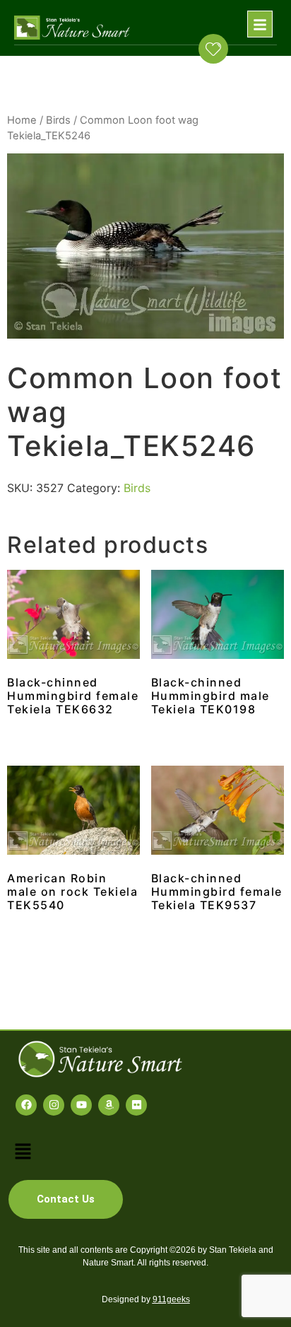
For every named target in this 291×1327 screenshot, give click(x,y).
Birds (58, 120)
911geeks (171, 1299)
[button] (260, 24)
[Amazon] (108, 1105)
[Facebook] (26, 1105)
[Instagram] (53, 1105)
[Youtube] (81, 1105)
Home (22, 120)
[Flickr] (136, 1105)
